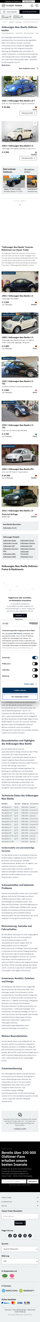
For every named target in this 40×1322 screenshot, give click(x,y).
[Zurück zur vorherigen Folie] (5, 184)
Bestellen (19, 1223)
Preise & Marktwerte (8, 33)
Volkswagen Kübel (9, 557)
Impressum (8, 1310)
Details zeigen (29, 684)
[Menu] (32, 5)
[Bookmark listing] (35, 78)
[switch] (35, 663)
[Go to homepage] (12, 6)
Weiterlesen (6, 65)
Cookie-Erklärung (20, 1312)
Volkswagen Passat (27, 540)
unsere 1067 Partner (15, 633)
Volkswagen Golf (9, 546)
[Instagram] (25, 1235)
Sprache (5, 1244)
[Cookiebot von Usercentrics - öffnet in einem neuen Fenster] (29, 623)
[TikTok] (30, 1235)
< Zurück (4, 22)
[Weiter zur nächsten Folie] (35, 184)
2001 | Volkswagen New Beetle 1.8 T (18, 100)
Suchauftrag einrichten (29, 12)
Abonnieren (33, 1181)
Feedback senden (20, 1129)
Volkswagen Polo (26, 546)
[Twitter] (15, 1235)
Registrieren (19, 619)
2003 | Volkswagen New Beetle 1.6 (17, 145)
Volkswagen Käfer (9, 554)
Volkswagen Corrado (10, 543)
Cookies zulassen (20, 690)
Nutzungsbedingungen (20, 1310)
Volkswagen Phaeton (27, 543)
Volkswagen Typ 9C (10, 528)
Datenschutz (31, 1310)
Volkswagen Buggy (9, 540)
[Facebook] (10, 1235)
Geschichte (19, 33)
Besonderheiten (29, 33)
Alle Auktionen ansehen (29, 170)
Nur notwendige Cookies (19, 697)
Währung (5, 1256)
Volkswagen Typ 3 (26, 557)
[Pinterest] (20, 1235)
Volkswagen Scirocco (27, 549)
